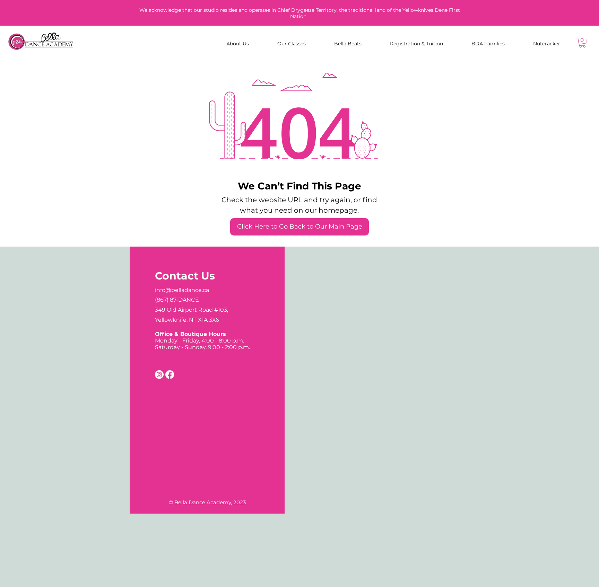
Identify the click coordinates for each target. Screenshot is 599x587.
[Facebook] (169, 374)
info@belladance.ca (182, 290)
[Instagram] (159, 374)
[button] (582, 43)
